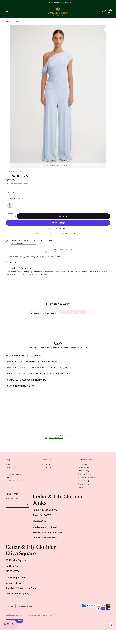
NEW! (8, 464)
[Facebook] (7, 262)
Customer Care (85, 460)
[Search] (105, 11)
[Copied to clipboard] (16, 262)
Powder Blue (10, 205)
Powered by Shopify (48, 615)
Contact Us (46, 467)
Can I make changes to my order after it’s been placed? (37, 368)
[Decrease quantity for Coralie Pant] (7, 216)
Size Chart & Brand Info (20, 268)
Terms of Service (84, 484)
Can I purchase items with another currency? (31, 362)
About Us (46, 464)
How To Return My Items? (20, 386)
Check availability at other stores (23, 243)
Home (8, 21)
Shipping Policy (84, 474)
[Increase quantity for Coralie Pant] (13, 216)
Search (80, 487)
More (8, 477)
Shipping (9, 183)
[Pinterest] (11, 262)
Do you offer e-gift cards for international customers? (37, 374)
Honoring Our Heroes (87, 477)
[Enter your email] (27, 505)
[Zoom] (105, 29)
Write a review (73, 312)
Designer (9, 471)
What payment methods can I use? (24, 356)
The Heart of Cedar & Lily (16, 481)
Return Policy (83, 471)
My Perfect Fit (83, 467)
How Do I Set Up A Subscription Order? (27, 380)
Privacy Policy (83, 481)
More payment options (58, 228)
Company (46, 460)
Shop (8, 460)
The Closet (10, 467)
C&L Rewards (83, 464)
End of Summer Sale (14, 474)
